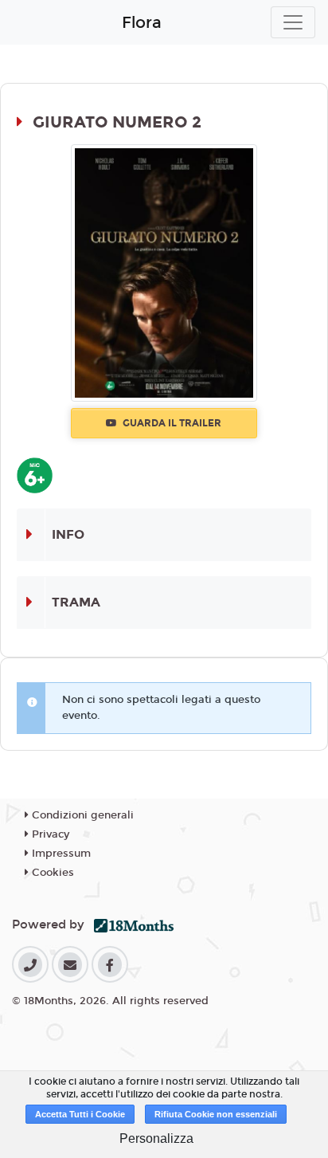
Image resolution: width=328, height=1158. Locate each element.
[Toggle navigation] (293, 22)
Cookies (51, 872)
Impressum (60, 853)
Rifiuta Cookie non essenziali (215, 1114)
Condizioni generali (81, 815)
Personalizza (156, 1138)
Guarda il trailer (170, 423)
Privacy (49, 834)
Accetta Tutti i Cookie (80, 1114)
